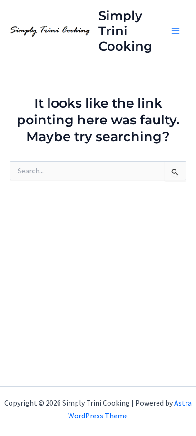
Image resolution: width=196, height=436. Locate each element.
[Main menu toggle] (176, 31)
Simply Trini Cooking (125, 31)
